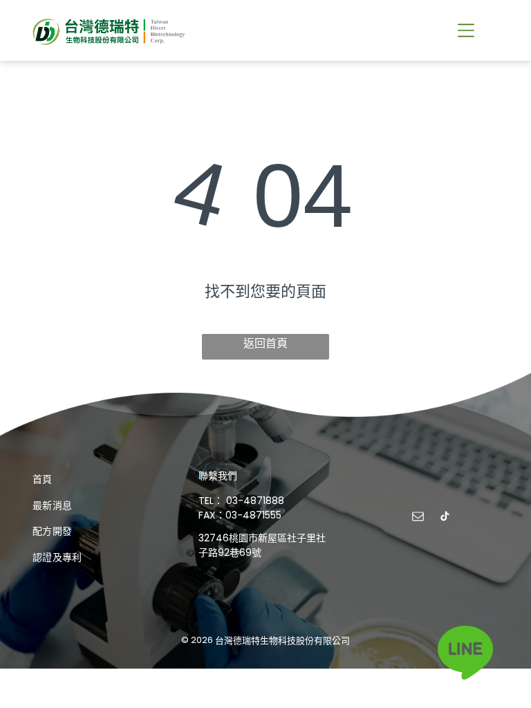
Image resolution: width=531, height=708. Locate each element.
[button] (466, 30)
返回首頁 (265, 343)
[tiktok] (445, 518)
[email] (418, 518)
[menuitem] (99, 479)
